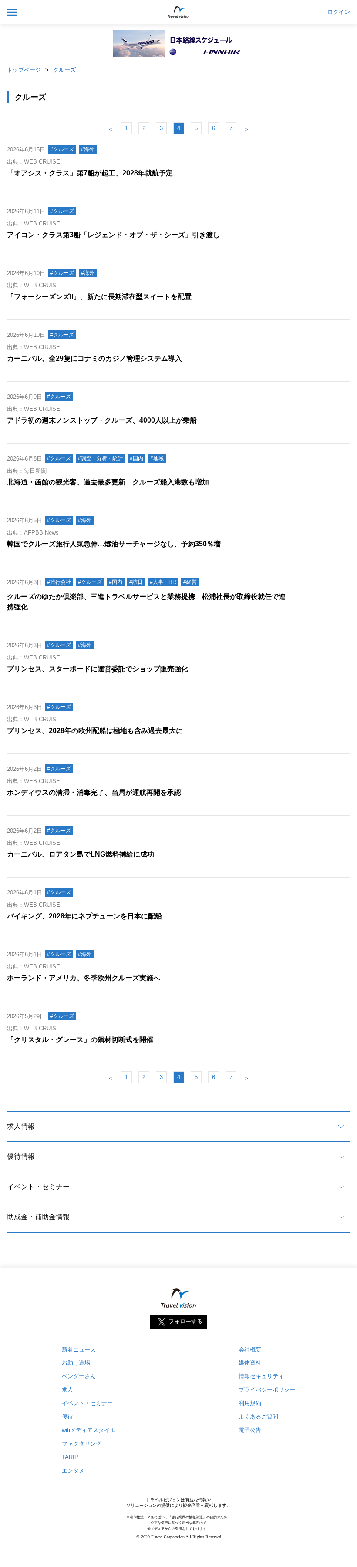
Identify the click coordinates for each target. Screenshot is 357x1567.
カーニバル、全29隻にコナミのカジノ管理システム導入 (94, 358)
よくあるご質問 (258, 1416)
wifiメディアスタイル (88, 1430)
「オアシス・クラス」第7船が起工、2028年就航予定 (90, 173)
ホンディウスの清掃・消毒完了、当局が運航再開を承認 (94, 792)
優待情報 (21, 1156)
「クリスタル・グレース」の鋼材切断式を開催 (80, 1039)
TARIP (70, 1457)
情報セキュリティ (261, 1376)
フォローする (185, 1321)
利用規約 (250, 1403)
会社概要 (250, 1349)
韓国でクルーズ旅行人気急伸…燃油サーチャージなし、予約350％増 (114, 544)
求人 (67, 1389)
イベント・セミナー (38, 1186)
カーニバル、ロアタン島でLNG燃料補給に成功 (80, 854)
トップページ (24, 70)
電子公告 (250, 1430)
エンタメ (73, 1470)
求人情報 (21, 1126)
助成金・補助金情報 (38, 1217)
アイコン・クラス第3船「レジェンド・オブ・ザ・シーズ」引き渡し (113, 235)
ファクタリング (81, 1443)
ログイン (338, 12)
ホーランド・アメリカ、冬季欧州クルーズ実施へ (83, 978)
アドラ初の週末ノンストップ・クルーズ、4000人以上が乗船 (102, 420)
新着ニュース (79, 1349)
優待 (67, 1416)
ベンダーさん (79, 1376)
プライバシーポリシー (267, 1389)
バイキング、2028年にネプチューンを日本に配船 (84, 916)
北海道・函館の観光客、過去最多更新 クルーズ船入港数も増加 (108, 482)
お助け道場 (76, 1362)
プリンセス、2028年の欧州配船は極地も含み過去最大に (95, 730)
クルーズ (64, 70)
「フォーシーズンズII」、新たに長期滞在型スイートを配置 (99, 296)
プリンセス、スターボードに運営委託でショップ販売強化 (97, 669)
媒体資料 (250, 1362)
